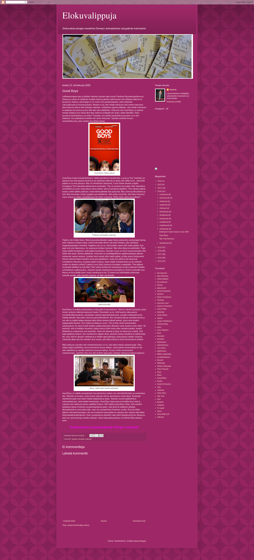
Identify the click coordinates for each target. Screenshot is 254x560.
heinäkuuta (164, 212)
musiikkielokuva (163, 357)
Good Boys (163, 235)
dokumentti (161, 288)
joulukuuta (164, 194)
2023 (160, 181)
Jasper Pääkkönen (164, 321)
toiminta (160, 402)
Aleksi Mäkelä (162, 279)
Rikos (159, 375)
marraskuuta (165, 198)
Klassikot (160, 336)
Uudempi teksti (69, 521)
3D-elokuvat (162, 273)
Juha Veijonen (163, 330)
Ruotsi (159, 381)
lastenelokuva (162, 345)
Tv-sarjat (160, 408)
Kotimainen (161, 342)
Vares (159, 411)
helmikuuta (164, 229)
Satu (159, 387)
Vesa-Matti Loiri (163, 414)
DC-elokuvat (162, 282)
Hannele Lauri (163, 303)
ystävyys (88, 439)
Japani (160, 318)
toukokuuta (164, 219)
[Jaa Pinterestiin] (102, 435)
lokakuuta (164, 201)
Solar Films (161, 393)
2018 (160, 251)
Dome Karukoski (163, 291)
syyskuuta (164, 205)
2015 (160, 261)
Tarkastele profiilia (174, 102)
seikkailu (160, 390)
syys (159, 399)
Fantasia (160, 300)
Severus (173, 90)
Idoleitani (160, 312)
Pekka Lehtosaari (164, 366)
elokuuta (163, 208)
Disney (160, 285)
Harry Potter (162, 309)
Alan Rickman (162, 276)
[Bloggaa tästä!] (93, 435)
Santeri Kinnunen (164, 384)
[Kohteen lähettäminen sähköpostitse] (90, 435)
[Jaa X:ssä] (96, 435)
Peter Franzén (162, 369)
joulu (159, 327)
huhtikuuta (164, 222)
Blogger (143, 541)
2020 (160, 191)
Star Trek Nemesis (166, 239)
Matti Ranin (161, 351)
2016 (160, 258)
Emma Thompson (164, 297)
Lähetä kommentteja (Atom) (78, 525)
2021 (160, 188)
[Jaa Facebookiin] (99, 435)
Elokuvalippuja (89, 15)
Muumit (160, 360)
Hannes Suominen (164, 306)
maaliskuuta (165, 225)
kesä (159, 333)
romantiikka (161, 378)
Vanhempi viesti (139, 521)
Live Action (161, 348)
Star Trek (160, 396)
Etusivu (104, 521)
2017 (160, 254)
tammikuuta (164, 243)
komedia (81, 439)
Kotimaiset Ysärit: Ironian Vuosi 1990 (174, 232)
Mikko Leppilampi (164, 354)
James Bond (162, 315)
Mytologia (161, 363)
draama (74, 439)
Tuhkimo (160, 405)
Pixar (159, 372)
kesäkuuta (164, 215)
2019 (160, 247)
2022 (160, 185)
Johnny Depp (162, 324)
